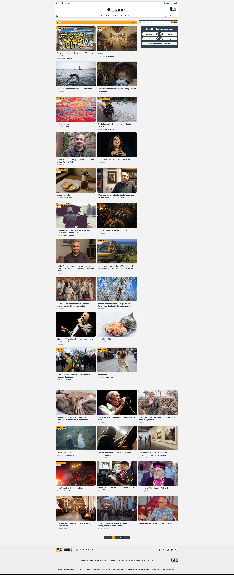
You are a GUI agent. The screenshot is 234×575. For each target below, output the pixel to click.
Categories (174, 15)
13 (128, 537)
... (124, 537)
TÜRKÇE (166, 3)
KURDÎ (175, 3)
